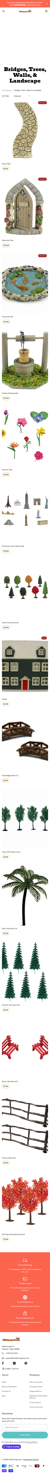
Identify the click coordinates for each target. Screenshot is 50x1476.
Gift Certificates (36, 1382)
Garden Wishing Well (10, 393)
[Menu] (3, 11)
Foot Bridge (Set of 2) (10, 775)
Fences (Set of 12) (9, 1158)
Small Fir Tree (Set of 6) (11, 1005)
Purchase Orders (36, 1387)
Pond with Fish (7, 317)
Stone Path (6, 164)
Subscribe (25, 1435)
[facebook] (2, 1363)
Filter (7, 96)
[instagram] (14, 1363)
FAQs (4, 1382)
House (4, 699)
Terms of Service (36, 1407)
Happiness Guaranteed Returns (38, 1397)
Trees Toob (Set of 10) (10, 623)
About (5, 1375)
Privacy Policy (31, 1442)
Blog (3, 1396)
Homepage (6, 90)
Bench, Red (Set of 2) (10, 1081)
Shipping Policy (36, 1391)
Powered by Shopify (31, 1459)
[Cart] (46, 11)
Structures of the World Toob (13, 546)
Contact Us (6, 1391)
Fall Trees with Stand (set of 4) (13, 1234)
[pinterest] (26, 1363)
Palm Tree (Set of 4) (9, 928)
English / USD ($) (12, 1369)
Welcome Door (8, 240)
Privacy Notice (35, 1402)
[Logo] (25, 11)
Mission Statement (9, 1387)
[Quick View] (45, 158)
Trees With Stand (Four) (11, 852)
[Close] (47, 4)
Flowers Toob (7, 470)
